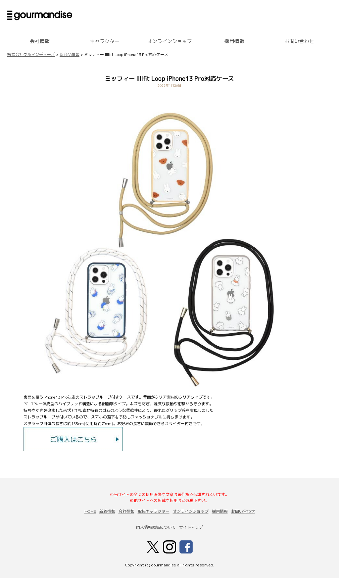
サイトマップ (191, 527)
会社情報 (40, 41)
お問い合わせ (299, 41)
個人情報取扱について (156, 527)
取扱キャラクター (154, 511)
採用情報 (234, 41)
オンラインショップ (169, 41)
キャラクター (105, 41)
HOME (90, 511)
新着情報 (107, 511)
